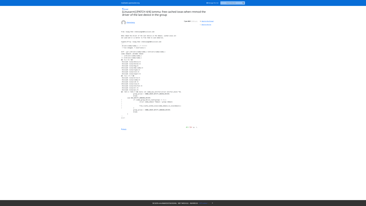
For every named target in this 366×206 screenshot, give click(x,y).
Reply (124, 129)
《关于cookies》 (203, 203)
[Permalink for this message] (197, 127)
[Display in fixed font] (194, 127)
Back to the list (206, 24)
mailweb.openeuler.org (130, 3)
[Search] (243, 3)
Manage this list (213, 3)
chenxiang (131, 22)
